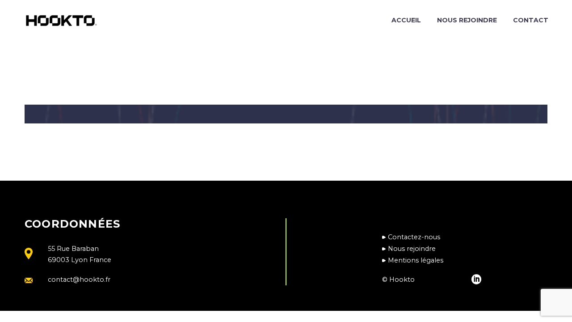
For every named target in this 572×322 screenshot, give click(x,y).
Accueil (406, 20)
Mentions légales (415, 260)
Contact (530, 20)
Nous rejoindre (467, 20)
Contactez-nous (414, 237)
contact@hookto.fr (79, 279)
